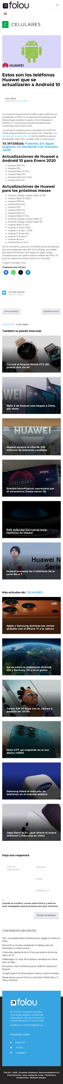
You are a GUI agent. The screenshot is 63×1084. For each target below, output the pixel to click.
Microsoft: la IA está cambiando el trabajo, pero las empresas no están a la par (27, 946)
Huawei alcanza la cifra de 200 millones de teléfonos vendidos (27, 448)
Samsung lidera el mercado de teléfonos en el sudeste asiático (27, 793)
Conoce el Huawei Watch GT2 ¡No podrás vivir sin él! (28, 366)
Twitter (19, 1047)
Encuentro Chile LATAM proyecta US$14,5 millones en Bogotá (29, 968)
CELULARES (26, 24)
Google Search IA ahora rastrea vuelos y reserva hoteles (30, 973)
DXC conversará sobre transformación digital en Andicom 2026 (31, 939)
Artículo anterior (11, 311)
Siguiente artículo (51, 311)
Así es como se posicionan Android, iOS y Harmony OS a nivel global (29, 669)
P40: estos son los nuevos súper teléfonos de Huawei (27, 531)
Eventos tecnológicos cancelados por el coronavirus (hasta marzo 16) (30, 490)
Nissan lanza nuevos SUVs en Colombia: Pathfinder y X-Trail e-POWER (30, 979)
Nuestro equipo (38, 1078)
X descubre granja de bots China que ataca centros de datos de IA (29, 954)
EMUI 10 (12, 294)
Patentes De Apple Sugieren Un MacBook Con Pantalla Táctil (30, 147)
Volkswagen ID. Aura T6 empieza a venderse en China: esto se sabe (29, 961)
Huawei (19, 294)
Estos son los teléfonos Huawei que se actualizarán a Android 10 (31, 79)
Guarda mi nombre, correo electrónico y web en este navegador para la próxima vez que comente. (30, 905)
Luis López (10, 98)
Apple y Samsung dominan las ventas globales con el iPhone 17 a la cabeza (30, 627)
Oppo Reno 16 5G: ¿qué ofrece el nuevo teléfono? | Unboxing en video (31, 834)
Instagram (21, 1052)
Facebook (20, 1042)
